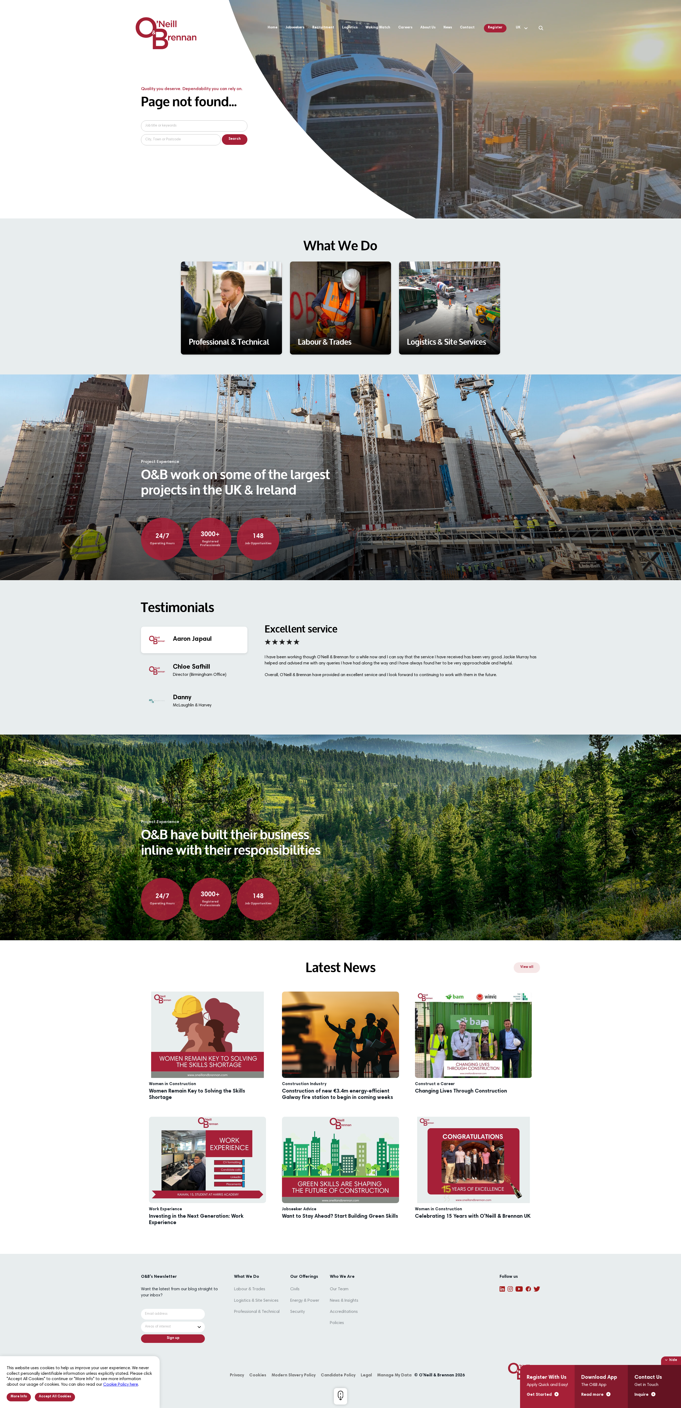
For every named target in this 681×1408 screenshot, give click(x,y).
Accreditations (344, 1312)
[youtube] (519, 1289)
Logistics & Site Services (256, 1301)
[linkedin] (502, 1289)
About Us (427, 27)
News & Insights (344, 1301)
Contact (467, 27)
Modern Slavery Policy (293, 1375)
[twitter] (537, 1289)
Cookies (257, 1375)
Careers (405, 27)
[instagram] (510, 1289)
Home (272, 27)
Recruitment (323, 27)
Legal (366, 1375)
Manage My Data (394, 1375)
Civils (295, 1289)
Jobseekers (294, 27)
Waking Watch (378, 27)
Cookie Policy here (120, 1384)
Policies (337, 1323)
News (447, 27)
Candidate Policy (338, 1375)
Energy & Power (304, 1301)
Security (297, 1312)
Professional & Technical (257, 1312)
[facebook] (528, 1289)
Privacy (237, 1375)
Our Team (339, 1289)
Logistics (350, 27)
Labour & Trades (249, 1289)
